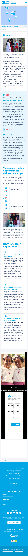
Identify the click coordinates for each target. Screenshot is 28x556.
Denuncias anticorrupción (8, 551)
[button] (16, 17)
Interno (4, 552)
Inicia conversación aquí (16, 471)
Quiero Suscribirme (14, 522)
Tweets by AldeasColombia (7, 460)
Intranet (4, 504)
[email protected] (16, 473)
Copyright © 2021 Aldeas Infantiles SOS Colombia (13, 549)
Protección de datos (19, 551)
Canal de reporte (6, 499)
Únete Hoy (5, 497)
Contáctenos (5, 494)
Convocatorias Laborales (8, 496)
